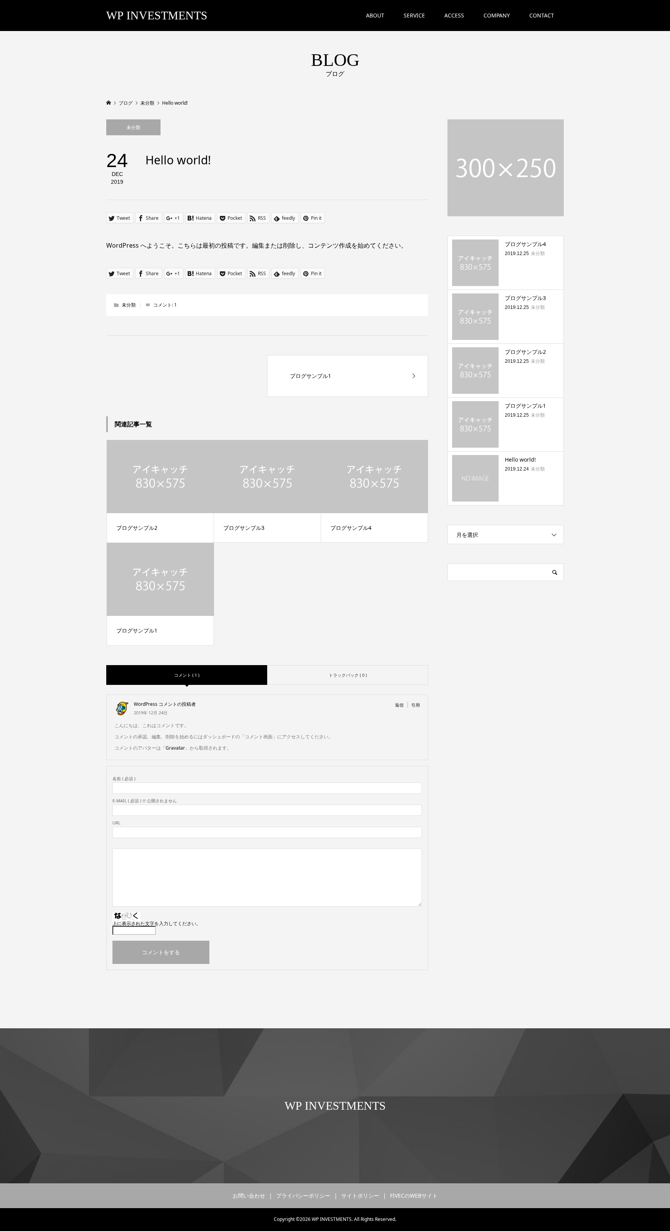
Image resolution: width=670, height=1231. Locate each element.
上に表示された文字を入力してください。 (156, 923)
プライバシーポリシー (303, 1195)
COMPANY (497, 15)
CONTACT (541, 15)
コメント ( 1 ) (186, 675)
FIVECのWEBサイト (414, 1195)
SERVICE (414, 15)
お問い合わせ (249, 1195)
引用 (415, 705)
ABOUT (375, 15)
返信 (399, 705)
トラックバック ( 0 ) (348, 675)
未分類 (133, 127)
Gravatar (175, 748)
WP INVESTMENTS (156, 15)
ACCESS (454, 15)
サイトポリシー (360, 1195)
